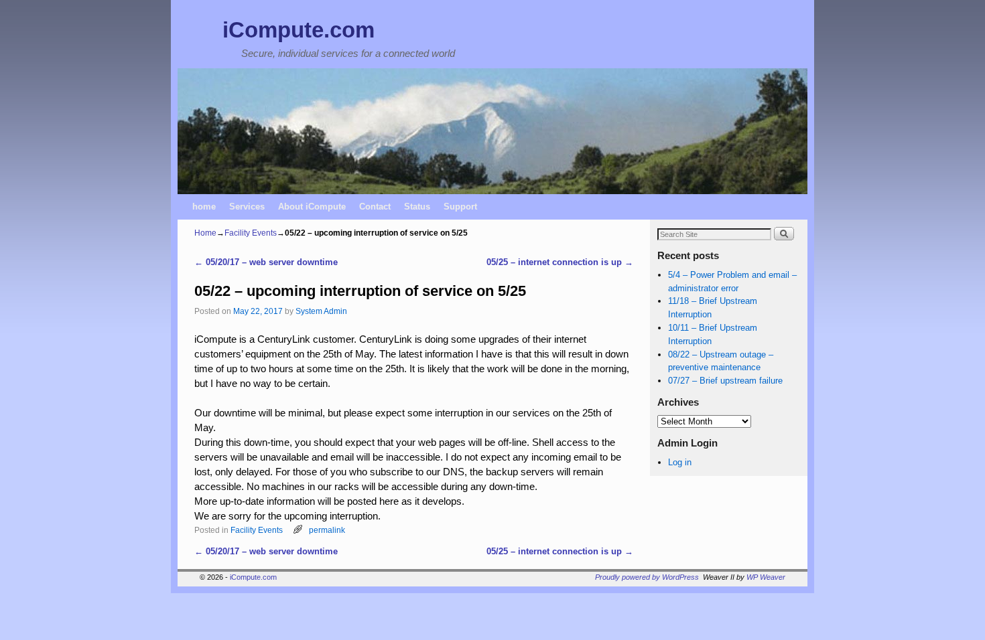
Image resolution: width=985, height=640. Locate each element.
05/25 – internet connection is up (559, 262)
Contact (375, 207)
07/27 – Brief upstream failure (725, 381)
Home (205, 233)
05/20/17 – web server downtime (266, 262)
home (204, 207)
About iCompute (312, 207)
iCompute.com (298, 29)
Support (460, 207)
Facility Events (250, 233)
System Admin (321, 311)
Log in (680, 462)
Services (247, 207)
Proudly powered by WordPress (647, 577)
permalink (327, 530)
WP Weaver (765, 577)
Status (417, 207)
